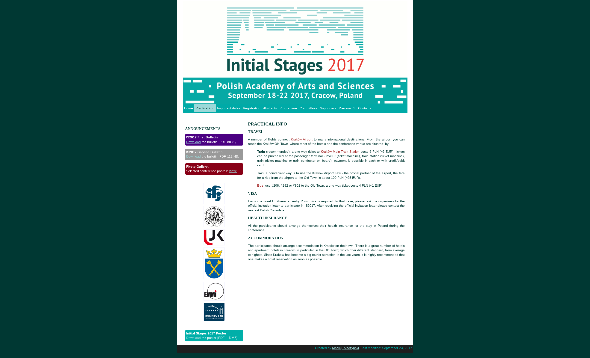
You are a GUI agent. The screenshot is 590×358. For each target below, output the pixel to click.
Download (193, 142)
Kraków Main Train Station (340, 151)
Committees (308, 108)
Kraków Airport (302, 139)
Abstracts (270, 108)
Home (188, 108)
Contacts (364, 108)
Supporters (328, 108)
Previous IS (347, 108)
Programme (288, 108)
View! (233, 171)
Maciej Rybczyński (345, 348)
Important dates (228, 108)
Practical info (205, 108)
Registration (251, 108)
